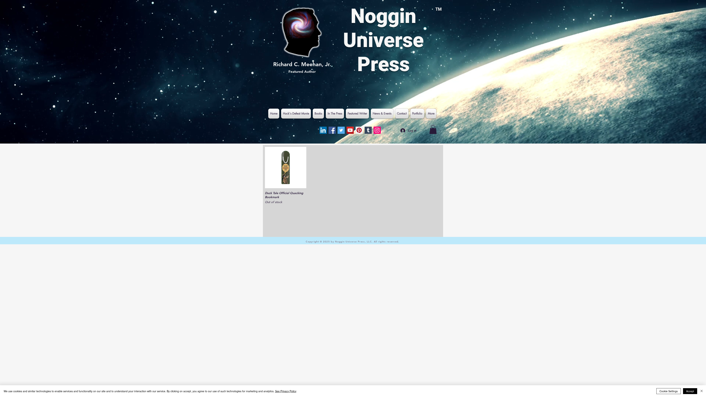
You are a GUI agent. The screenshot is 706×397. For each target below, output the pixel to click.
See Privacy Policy (285, 391)
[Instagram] (377, 130)
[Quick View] (285, 167)
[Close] (701, 391)
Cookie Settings (668, 391)
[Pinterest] (359, 130)
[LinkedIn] (323, 130)
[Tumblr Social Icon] (368, 130)
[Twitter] (341, 130)
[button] (433, 129)
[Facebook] (332, 130)
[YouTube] (350, 130)
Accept (690, 391)
